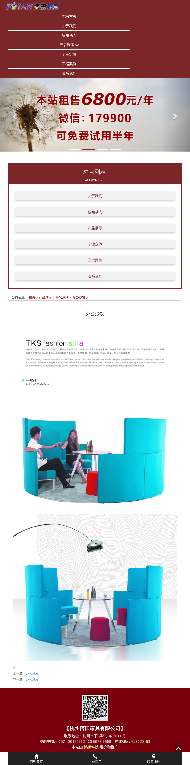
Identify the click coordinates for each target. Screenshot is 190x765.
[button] (14, 115)
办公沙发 (78, 297)
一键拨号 (95, 761)
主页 (32, 297)
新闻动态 (69, 35)
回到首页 (36, 761)
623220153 (140, 741)
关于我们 (69, 25)
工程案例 (69, 63)
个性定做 (69, 54)
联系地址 (153, 761)
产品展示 (67, 44)
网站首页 (69, 16)
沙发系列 (62, 297)
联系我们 (69, 73)
